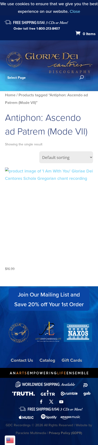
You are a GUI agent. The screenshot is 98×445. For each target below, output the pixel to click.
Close (75, 11)
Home (10, 95)
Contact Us (22, 360)
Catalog (47, 360)
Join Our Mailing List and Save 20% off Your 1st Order (49, 299)
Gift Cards (72, 360)
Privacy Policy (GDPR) (65, 433)
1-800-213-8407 (48, 28)
